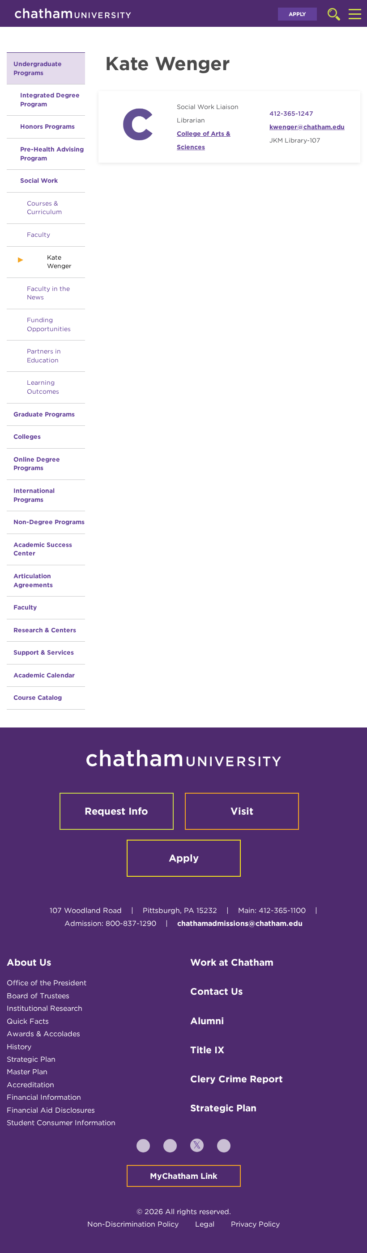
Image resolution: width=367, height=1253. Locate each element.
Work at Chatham (231, 962)
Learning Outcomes (43, 387)
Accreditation (30, 1085)
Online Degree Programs (36, 464)
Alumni (207, 1020)
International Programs (34, 495)
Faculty (38, 234)
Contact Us (216, 991)
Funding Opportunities (49, 324)
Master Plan (27, 1072)
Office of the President (46, 983)
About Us (29, 962)
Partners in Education (44, 356)
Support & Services (43, 652)
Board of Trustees (38, 996)
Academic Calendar (44, 675)
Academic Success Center (42, 549)
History (19, 1047)
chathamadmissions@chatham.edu (240, 923)
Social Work (39, 180)
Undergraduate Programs (37, 68)
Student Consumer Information (61, 1122)
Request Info (116, 811)
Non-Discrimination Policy (133, 1224)
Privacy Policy (255, 1224)
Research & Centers (44, 630)
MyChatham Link (184, 1176)
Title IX (207, 1049)
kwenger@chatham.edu (307, 126)
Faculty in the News (48, 293)
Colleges (27, 436)
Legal (204, 1224)
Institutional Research (44, 1008)
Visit (241, 811)
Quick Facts (28, 1021)
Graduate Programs (44, 414)
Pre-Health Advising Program (52, 154)
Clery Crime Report (236, 1079)
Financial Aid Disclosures (51, 1110)
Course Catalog (37, 697)
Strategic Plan (31, 1059)
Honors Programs (47, 126)
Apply (297, 14)
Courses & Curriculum (44, 208)
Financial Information (44, 1097)
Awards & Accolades (43, 1034)
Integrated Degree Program (50, 100)
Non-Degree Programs (49, 522)
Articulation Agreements (33, 580)
